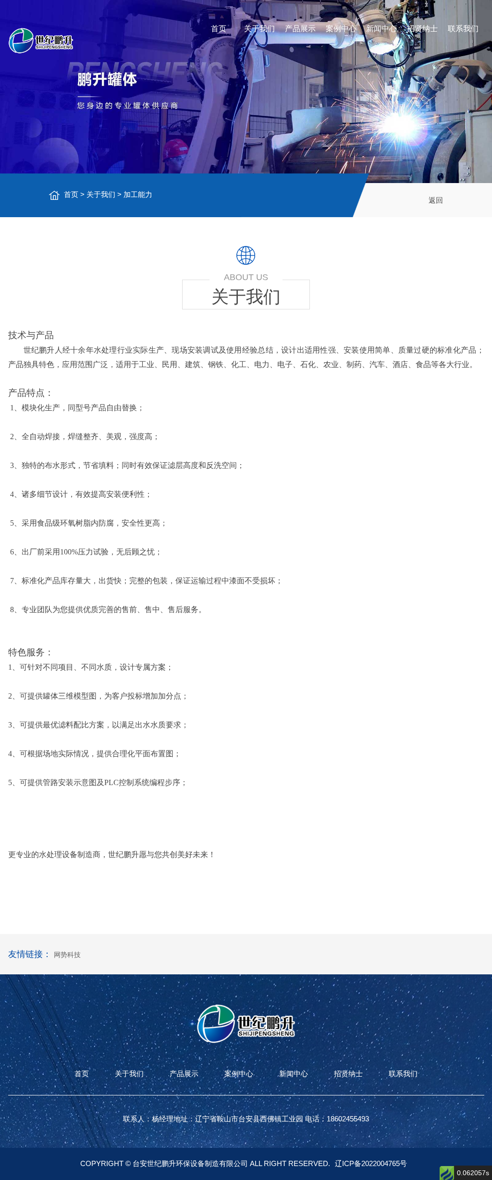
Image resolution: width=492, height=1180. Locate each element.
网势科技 (67, 955)
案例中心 (341, 29)
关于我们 (259, 29)
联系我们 (463, 29)
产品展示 (300, 29)
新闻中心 (381, 29)
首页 (218, 29)
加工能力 (137, 194)
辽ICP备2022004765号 (371, 1163)
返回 (436, 200)
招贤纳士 (422, 29)
